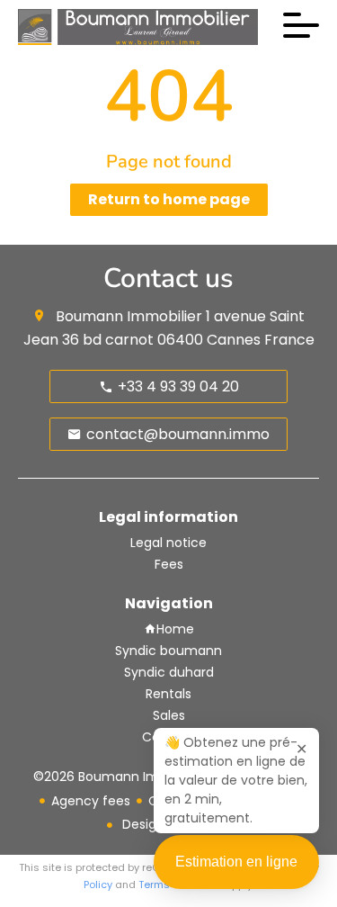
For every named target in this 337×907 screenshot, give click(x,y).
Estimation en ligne (236, 861)
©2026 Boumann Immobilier (121, 777)
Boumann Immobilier (129, 316)
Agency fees (90, 801)
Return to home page (169, 199)
